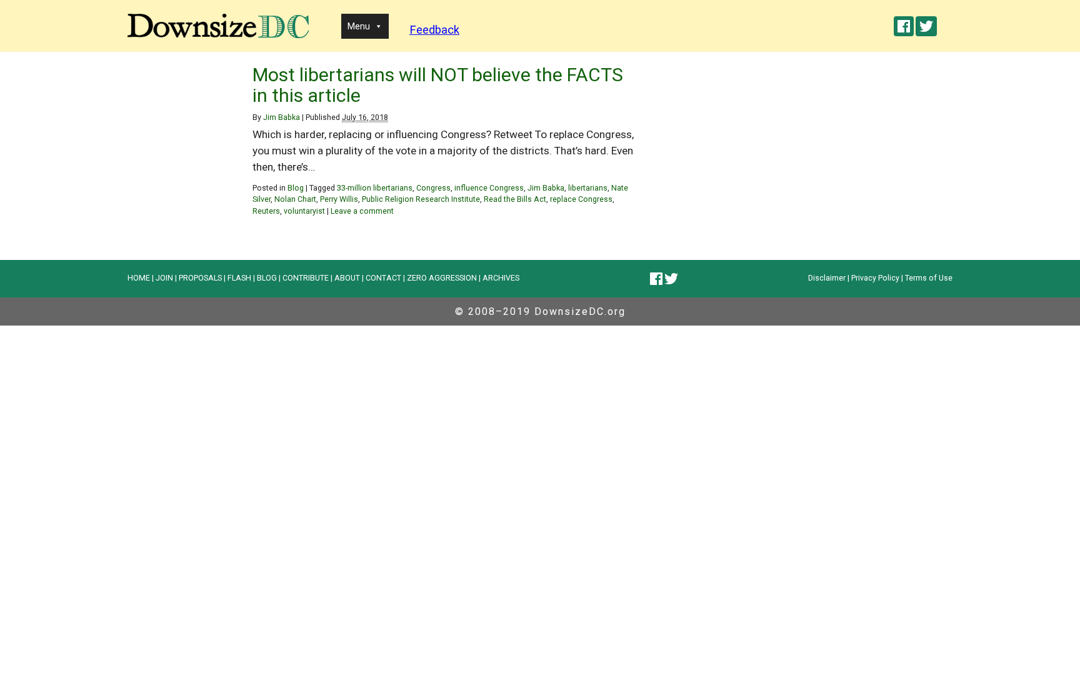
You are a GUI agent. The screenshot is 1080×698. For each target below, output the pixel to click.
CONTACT (383, 277)
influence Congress (489, 187)
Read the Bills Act (515, 199)
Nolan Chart (295, 199)
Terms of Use (928, 277)
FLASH (239, 277)
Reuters (266, 211)
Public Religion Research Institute (421, 199)
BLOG (267, 277)
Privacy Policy (875, 277)
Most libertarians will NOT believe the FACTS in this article (437, 85)
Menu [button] (359, 26)
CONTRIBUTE (305, 277)
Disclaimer (827, 277)
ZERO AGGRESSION (442, 277)
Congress (433, 187)
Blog (296, 187)
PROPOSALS (200, 277)
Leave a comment (362, 211)
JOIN (164, 277)
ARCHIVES (500, 277)
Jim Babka (281, 117)
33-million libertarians (374, 187)
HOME (139, 277)
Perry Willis (339, 199)
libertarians (588, 187)
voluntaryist (304, 211)
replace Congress (581, 199)
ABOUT (347, 277)
